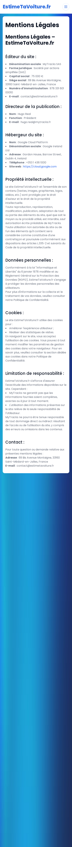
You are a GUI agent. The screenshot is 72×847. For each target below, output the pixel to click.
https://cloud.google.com (40, 166)
